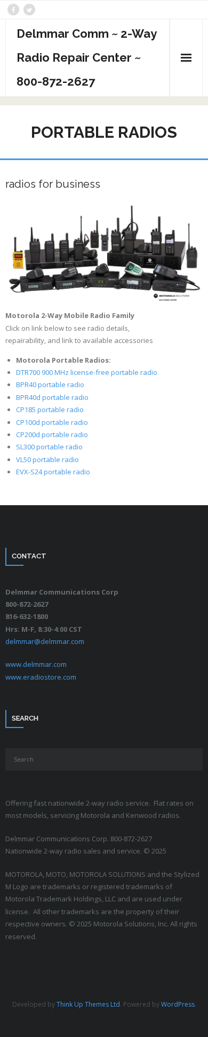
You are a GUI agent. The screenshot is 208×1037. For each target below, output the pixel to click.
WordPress (178, 1004)
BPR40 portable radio (50, 384)
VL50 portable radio (47, 459)
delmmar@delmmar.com (44, 641)
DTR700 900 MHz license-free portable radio (86, 372)
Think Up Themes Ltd (88, 1004)
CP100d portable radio (52, 422)
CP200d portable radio (52, 434)
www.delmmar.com (36, 664)
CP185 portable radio (50, 409)
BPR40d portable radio (52, 397)
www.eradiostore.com (40, 677)
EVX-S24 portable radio (53, 471)
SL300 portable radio (49, 446)
